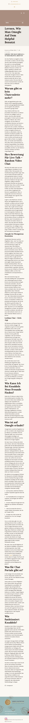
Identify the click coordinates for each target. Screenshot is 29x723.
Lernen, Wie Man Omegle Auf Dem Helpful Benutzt (14, 54)
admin (8, 52)
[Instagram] (14, 7)
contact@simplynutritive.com (15, 4)
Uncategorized (10, 685)
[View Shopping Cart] (23, 13)
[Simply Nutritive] (14, 16)
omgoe (10, 555)
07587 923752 (15, 1)
